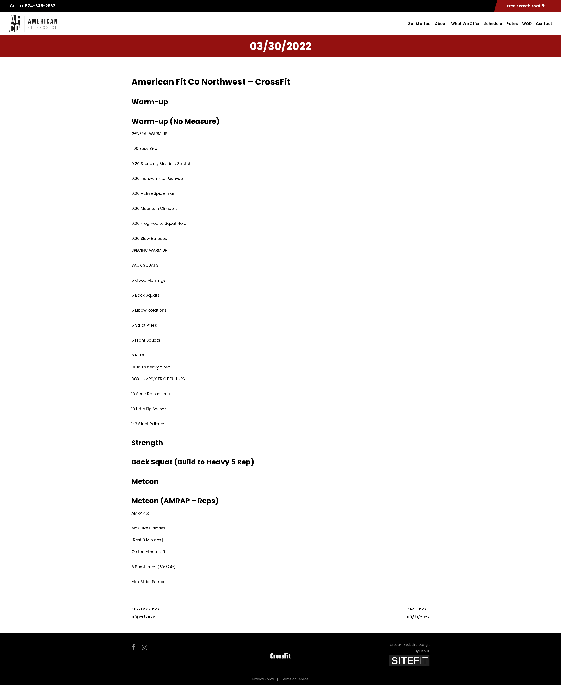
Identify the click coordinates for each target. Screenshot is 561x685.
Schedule (493, 23)
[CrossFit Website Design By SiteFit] (409, 660)
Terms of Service (295, 679)
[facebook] (133, 647)
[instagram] (144, 647)
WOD (527, 23)
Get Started (419, 23)
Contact (544, 23)
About (441, 23)
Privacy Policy (263, 679)
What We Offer (465, 23)
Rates (512, 23)
